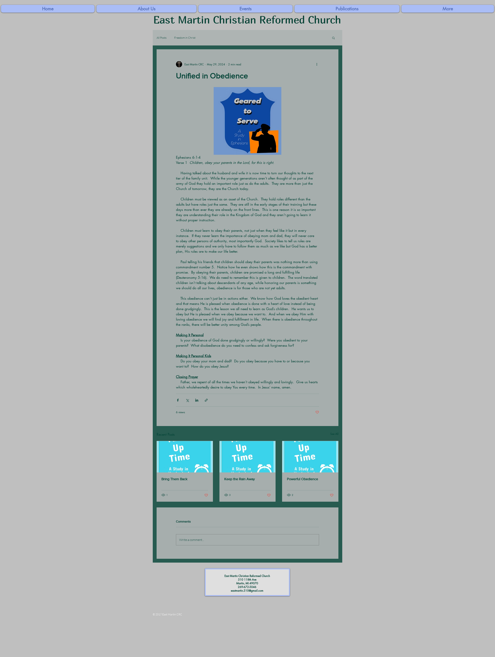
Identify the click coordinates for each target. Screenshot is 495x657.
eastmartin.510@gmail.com (247, 590)
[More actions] (316, 64)
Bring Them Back (174, 479)
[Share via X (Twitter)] (187, 400)
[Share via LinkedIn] (197, 400)
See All (334, 434)
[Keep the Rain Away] (248, 456)
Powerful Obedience (302, 479)
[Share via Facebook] (178, 400)
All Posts (161, 37)
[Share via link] (206, 400)
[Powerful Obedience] (310, 456)
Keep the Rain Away (239, 479)
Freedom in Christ (184, 37)
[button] (447, 9)
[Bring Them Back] (185, 456)
